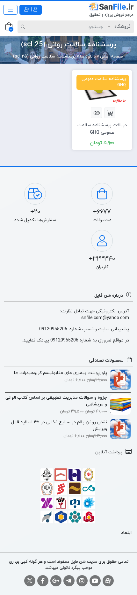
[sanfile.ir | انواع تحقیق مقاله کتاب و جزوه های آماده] (111, 9)
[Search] (24, 26)
